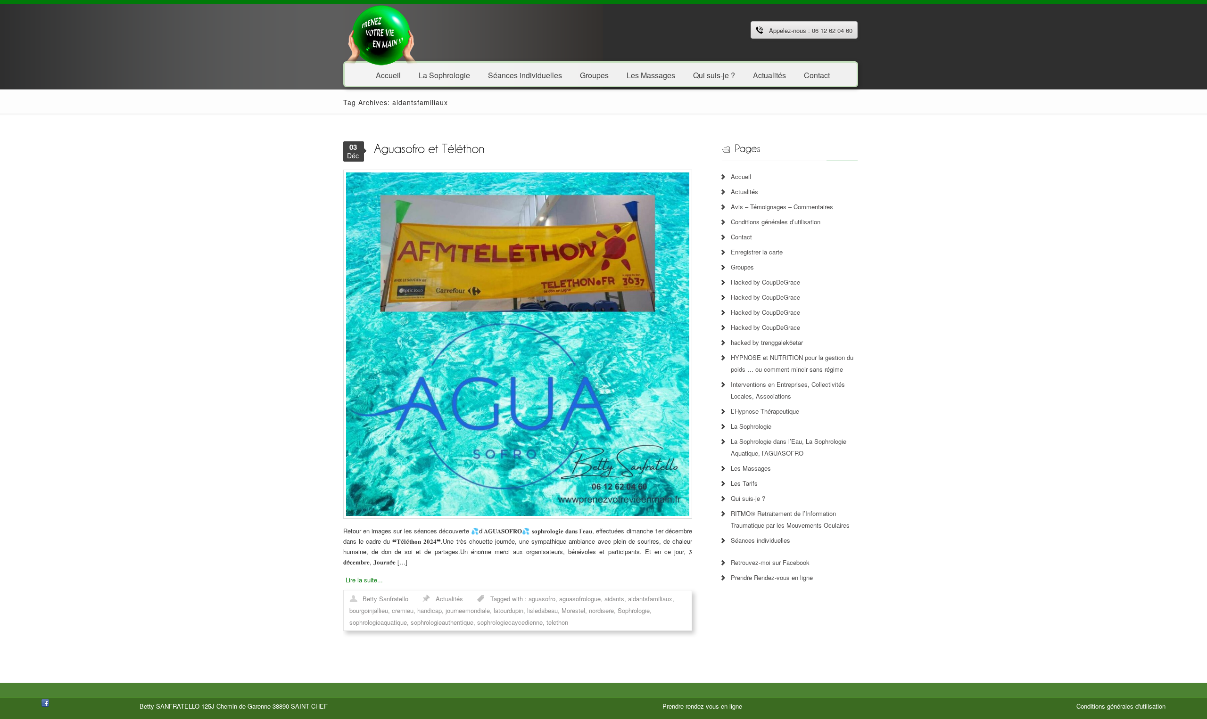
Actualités (769, 74)
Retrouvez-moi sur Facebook (770, 562)
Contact (817, 74)
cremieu (402, 610)
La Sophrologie (444, 74)
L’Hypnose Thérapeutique (765, 411)
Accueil (388, 74)
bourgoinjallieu (368, 610)
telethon (557, 622)
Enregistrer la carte (757, 251)
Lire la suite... (364, 579)
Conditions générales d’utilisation (775, 221)
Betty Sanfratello (385, 598)
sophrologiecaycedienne (510, 622)
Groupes (594, 74)
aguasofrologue (580, 598)
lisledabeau (542, 610)
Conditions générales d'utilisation (1121, 706)
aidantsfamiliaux (650, 598)
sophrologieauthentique (442, 622)
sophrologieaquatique (378, 622)
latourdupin (508, 610)
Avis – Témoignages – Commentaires (782, 206)
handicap (429, 610)
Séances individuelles (525, 74)
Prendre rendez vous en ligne (702, 706)
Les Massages (651, 74)
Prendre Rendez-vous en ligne (772, 577)
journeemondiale (468, 610)
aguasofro (542, 598)
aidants (614, 598)
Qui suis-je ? (714, 74)
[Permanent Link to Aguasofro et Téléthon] (429, 147)
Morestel (573, 610)
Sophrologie (634, 610)
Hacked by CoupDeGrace (765, 282)
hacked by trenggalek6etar (767, 342)
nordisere (601, 610)
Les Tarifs (744, 483)
